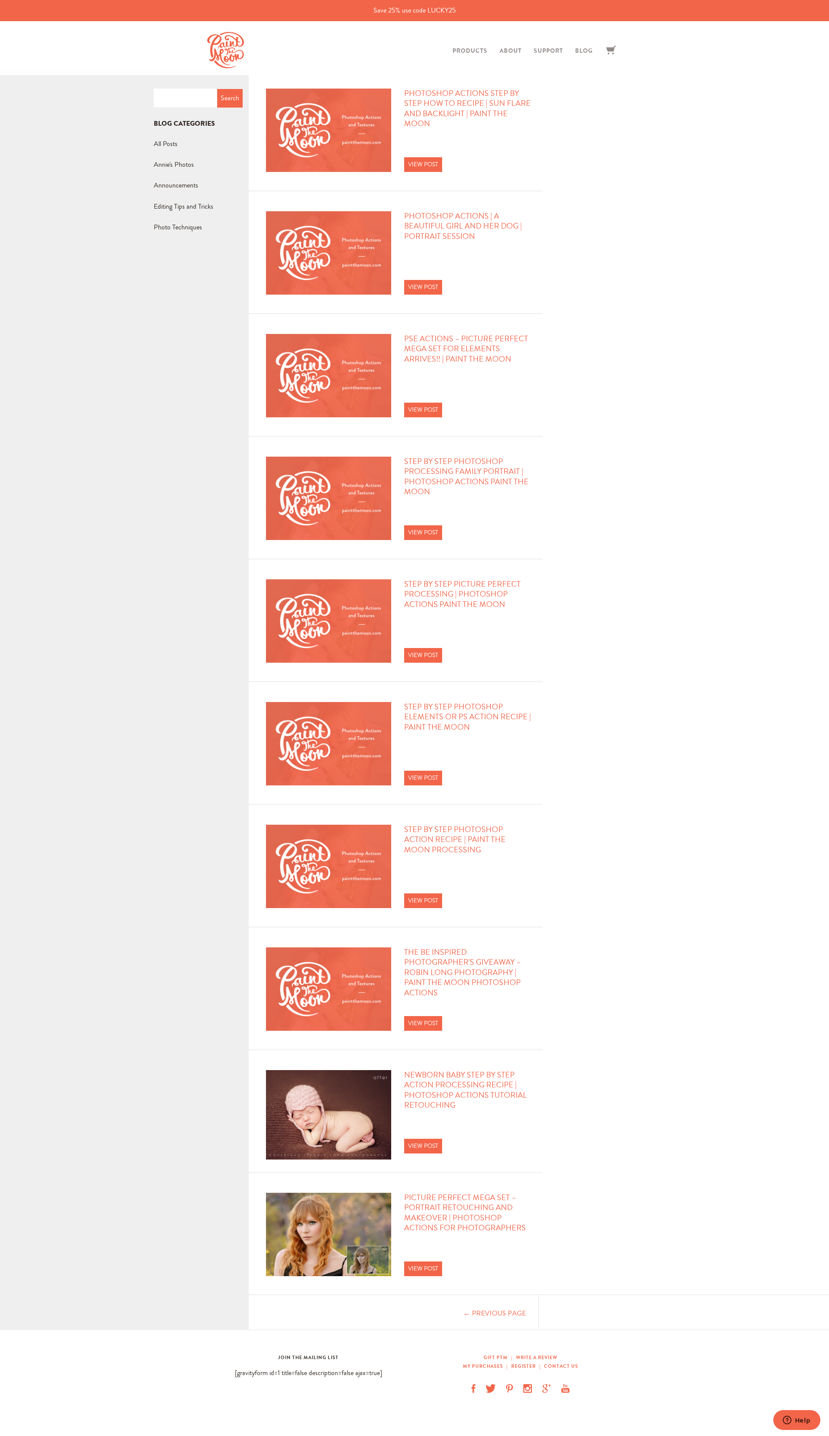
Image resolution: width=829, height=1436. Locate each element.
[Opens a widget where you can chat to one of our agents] (796, 1421)
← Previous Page (494, 1313)
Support (548, 50)
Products (469, 50)
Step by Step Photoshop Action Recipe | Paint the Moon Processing (455, 839)
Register (523, 1366)
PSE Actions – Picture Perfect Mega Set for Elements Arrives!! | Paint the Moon (466, 349)
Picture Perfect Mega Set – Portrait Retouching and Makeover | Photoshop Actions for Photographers (465, 1212)
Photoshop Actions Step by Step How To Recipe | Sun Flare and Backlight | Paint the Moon (467, 108)
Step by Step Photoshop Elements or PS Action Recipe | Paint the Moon (467, 717)
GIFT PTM (496, 1357)
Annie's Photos (174, 164)
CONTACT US (561, 1366)
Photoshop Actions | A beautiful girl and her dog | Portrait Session (463, 226)
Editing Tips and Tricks (183, 206)
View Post (423, 164)
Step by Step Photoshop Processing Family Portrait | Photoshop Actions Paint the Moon (466, 476)
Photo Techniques (178, 227)
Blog (584, 50)
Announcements (176, 185)
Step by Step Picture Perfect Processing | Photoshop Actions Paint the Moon (462, 594)
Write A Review (536, 1357)
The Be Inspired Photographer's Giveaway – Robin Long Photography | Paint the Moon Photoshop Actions (462, 972)
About (511, 50)
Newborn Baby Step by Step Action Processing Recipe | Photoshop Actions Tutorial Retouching (465, 1090)
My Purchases (483, 1366)
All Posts (165, 144)
